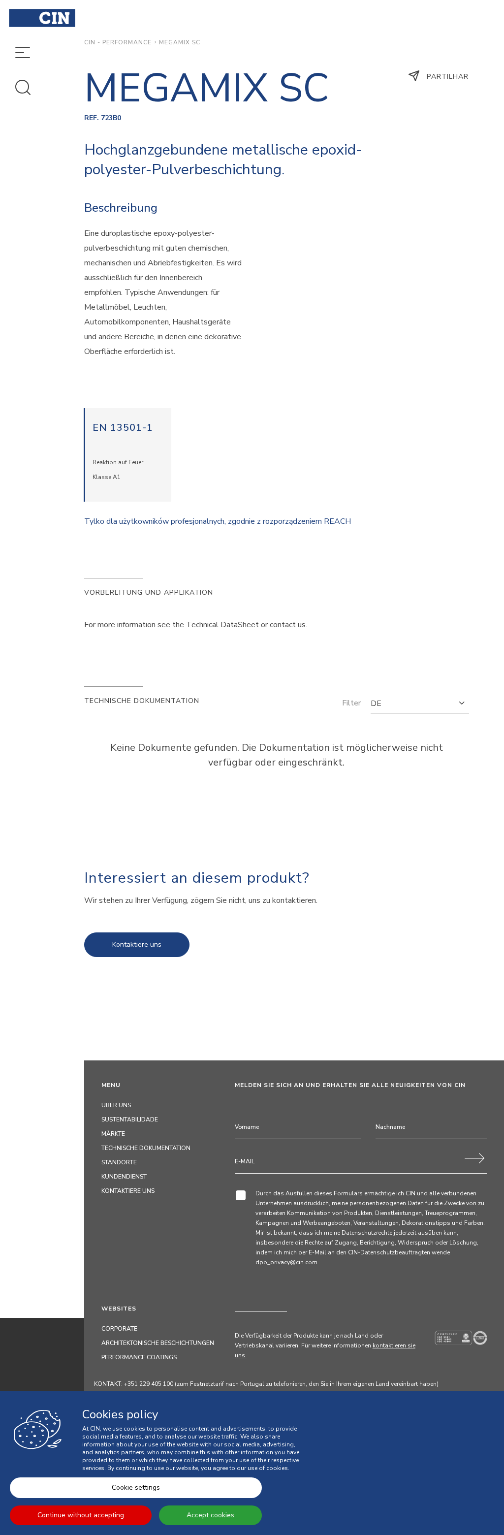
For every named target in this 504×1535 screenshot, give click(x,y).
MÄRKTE (113, 1134)
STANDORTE (119, 1162)
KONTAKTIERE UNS (128, 1191)
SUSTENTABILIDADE (129, 1119)
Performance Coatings (139, 1357)
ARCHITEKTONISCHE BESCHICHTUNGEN (157, 1343)
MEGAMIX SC (179, 42)
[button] (420, 703)
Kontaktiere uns (136, 944)
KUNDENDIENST (124, 1177)
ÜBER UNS (116, 1105)
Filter (351, 703)
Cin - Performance (118, 42)
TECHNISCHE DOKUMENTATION (145, 1148)
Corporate (119, 1329)
